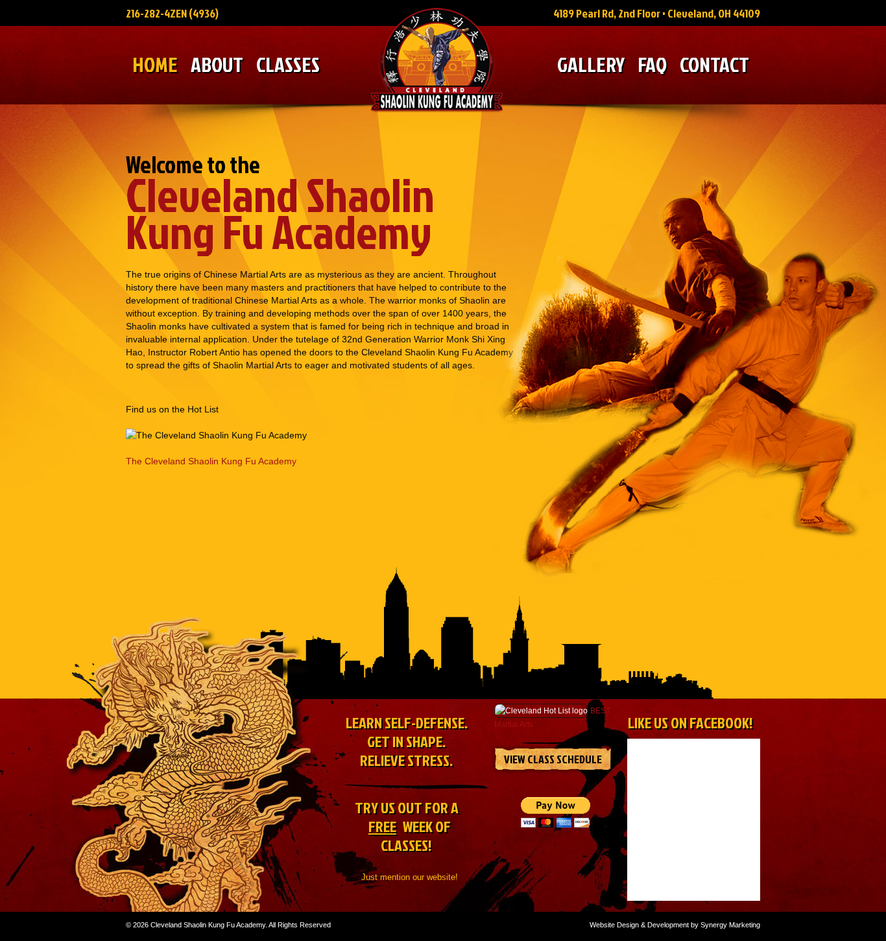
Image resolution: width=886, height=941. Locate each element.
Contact (714, 65)
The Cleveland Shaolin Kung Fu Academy (211, 461)
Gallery (591, 65)
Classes (288, 65)
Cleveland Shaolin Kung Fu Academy (437, 59)
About (217, 65)
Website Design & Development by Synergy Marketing (675, 925)
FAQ (652, 65)
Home (155, 65)
